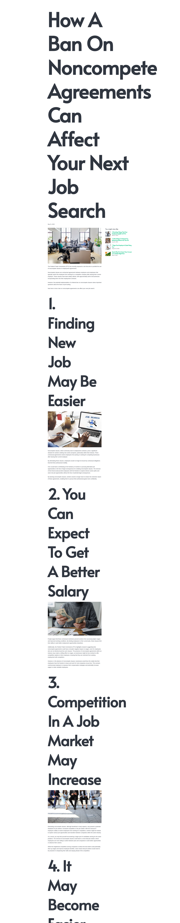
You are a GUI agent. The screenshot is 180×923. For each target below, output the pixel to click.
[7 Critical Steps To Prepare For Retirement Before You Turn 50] (108, 239)
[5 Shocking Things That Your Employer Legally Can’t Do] (108, 232)
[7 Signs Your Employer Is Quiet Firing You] (108, 245)
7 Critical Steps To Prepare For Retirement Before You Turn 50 (120, 239)
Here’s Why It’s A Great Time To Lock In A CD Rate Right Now (122, 253)
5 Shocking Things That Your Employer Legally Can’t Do (119, 233)
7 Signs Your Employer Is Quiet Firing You (121, 246)
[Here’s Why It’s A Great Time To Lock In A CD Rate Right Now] (108, 252)
